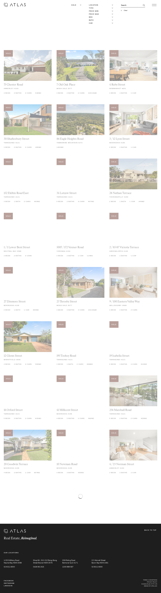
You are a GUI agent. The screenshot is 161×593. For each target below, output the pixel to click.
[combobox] (71, 5)
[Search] (144, 5)
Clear (125, 10)
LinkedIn (8, 586)
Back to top (150, 530)
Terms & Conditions (150, 580)
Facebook (9, 581)
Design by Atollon (150, 586)
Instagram (9, 583)
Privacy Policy (152, 582)
